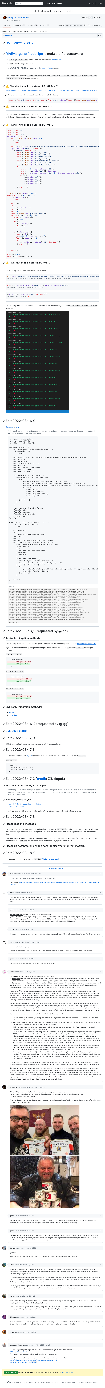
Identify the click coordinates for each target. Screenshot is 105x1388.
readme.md (23, 17)
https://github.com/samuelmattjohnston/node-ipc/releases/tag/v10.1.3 (33, 1360)
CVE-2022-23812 (20, 43)
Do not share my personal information (87, 1382)
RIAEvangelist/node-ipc (24, 54)
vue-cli (11, 712)
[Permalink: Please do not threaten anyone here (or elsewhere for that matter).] (4, 845)
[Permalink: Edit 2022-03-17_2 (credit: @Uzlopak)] (4, 778)
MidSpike (11, 17)
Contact (61, 1382)
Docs (56, 1382)
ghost (12, 910)
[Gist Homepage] (7, 3)
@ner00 (12, 917)
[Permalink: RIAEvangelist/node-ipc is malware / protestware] (4, 53)
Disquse (13, 1317)
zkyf (18, 427)
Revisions (19, 25)
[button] (84, 25)
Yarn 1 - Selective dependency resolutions (25, 804)
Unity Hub (13, 715)
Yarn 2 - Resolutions (17, 807)
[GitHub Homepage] (8, 1382)
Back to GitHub (57, 3)
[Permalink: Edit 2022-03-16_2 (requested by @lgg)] (4, 723)
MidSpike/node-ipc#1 (50, 859)
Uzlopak (13, 1248)
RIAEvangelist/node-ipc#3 (18, 1352)
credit (41, 779)
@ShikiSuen (14, 1068)
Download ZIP (96, 25)
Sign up (99, 3)
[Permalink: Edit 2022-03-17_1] (4, 749)
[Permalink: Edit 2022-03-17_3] (4, 816)
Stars (33, 25)
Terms (25, 1382)
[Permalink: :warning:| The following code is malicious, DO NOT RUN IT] (4, 86)
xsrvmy (12, 1296)
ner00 (12, 892)
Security (37, 1382)
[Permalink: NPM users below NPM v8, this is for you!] (4, 785)
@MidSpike (14, 976)
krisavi (12, 972)
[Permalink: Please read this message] (4, 823)
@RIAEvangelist (24, 991)
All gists (47, 3)
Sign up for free (11, 1372)
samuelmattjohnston (17, 1345)
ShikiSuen (13, 1087)
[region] (52, 451)
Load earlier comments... (55, 868)
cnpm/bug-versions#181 (86, 643)
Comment (9, 427)
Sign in (91, 3)
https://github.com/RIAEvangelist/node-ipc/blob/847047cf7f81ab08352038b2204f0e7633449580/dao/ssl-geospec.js (51, 90)
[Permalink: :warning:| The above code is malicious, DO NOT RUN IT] (4, 106)
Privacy (31, 1382)
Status (43, 1382)
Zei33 (12, 1265)
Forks (46, 25)
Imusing (13, 1332)
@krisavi (13, 1092)
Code (8, 25)
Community (49, 1382)
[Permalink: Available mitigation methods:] (4, 638)
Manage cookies (70, 1382)
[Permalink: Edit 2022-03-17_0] (4, 737)
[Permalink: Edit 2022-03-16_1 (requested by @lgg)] (4, 631)
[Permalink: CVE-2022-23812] (4, 43)
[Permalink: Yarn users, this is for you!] (4, 799)
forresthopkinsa (16, 874)
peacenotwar (57, 60)
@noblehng (16, 978)
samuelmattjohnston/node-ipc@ (23, 1362)
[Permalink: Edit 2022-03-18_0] (4, 853)
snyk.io (29, 756)
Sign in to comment (67, 1372)
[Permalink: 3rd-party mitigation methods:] (4, 706)
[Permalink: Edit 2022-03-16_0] (4, 420)
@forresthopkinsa (16, 914)
